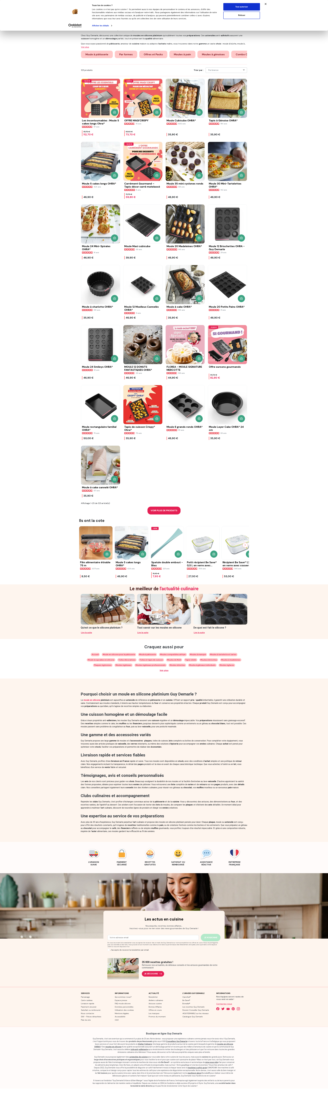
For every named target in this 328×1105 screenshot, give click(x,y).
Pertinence (213, 70)
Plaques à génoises (102, 665)
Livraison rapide (87, 1003)
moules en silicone (113, 1047)
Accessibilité (120, 1016)
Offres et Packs (153, 54)
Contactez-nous (224, 1003)
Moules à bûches (177, 665)
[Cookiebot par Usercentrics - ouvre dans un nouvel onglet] (75, 26)
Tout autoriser (241, 7)
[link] (93, 856)
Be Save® (186, 1000)
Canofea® (186, 997)
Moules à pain (182, 54)
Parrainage (85, 997)
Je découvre (151, 973)
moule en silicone (92, 700)
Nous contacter (87, 1013)
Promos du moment (157, 1016)
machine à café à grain (197, 1068)
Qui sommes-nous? (123, 997)
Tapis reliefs (190, 660)
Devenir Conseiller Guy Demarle (195, 1010)
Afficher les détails (100, 26)
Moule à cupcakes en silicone (101, 660)
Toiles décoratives (126, 660)
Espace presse (121, 1000)
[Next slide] (245, 545)
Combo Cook (244, 54)
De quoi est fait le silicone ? (209, 627)
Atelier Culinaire (145, 1044)
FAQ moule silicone (123, 1003)
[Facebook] (217, 1008)
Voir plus (164, 670)
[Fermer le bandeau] (265, 4)
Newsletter (153, 997)
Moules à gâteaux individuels (202, 665)
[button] (114, 112)
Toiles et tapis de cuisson (151, 660)
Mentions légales (122, 1013)
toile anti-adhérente (139, 1049)
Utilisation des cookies (124, 1010)
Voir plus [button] (85, 47)
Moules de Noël (174, 660)
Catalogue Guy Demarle (192, 1016)
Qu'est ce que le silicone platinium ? (101, 627)
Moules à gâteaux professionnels (151, 665)
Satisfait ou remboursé (90, 1010)
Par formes (126, 54)
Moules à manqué (198, 654)
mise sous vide (211, 1062)
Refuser (241, 15)
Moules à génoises (213, 54)
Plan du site (86, 1020)
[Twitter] (222, 1008)
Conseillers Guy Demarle (176, 1041)
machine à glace (194, 1073)
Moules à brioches (208, 660)
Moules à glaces (227, 665)
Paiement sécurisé (88, 1007)
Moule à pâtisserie (96, 54)
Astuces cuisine (155, 1003)
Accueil (95, 654)
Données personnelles (124, 1007)
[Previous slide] (82, 545)
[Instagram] (238, 1008)
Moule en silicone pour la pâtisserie (119, 654)
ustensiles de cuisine (138, 1057)
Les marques (154, 1013)
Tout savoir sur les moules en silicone (159, 627)
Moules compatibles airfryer (173, 654)
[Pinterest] (233, 1008)
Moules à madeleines (230, 660)
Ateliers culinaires (156, 1000)
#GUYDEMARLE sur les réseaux (195, 1013)
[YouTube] (228, 1008)
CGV (117, 1020)
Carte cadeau (87, 1000)
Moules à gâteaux (123, 665)
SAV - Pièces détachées (91, 1016)
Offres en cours (155, 1010)
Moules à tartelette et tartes (223, 654)
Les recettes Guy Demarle (193, 1007)
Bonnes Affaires (155, 1007)
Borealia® (186, 1003)
